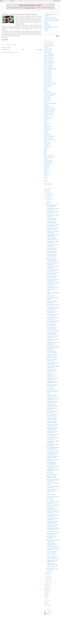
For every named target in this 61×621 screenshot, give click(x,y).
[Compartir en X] (4, 39)
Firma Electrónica (47, 129)
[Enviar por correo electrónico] (2, 39)
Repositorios (46, 167)
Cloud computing (47, 96)
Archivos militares (47, 73)
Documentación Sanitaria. (51, 474)
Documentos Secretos (48, 113)
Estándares (46, 119)
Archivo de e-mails (47, 50)
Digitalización (46, 106)
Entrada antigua (39, 49)
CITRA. (48, 492)
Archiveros (46, 47)
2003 (47, 596)
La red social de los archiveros (50, 17)
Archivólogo (46, 23)
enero (48, 582)
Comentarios (48, 605)
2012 (47, 190)
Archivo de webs (47, 52)
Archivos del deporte (48, 63)
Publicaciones (46, 165)
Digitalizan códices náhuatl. (52, 357)
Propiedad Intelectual (48, 162)
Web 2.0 (45, 177)
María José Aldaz (48, 612)
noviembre (49, 195)
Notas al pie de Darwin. (51, 555)
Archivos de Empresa (48, 60)
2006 (47, 592)
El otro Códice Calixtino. (51, 494)
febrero (48, 580)
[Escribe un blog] (3, 39)
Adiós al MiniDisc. (50, 499)
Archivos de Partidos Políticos (49, 62)
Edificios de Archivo (48, 117)
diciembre (49, 193)
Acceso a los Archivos (48, 44)
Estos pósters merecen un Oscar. (53, 450)
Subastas (46, 175)
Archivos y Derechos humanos (50, 83)
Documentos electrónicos (49, 114)
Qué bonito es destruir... (51, 257)
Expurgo (46, 124)
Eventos (45, 121)
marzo (48, 578)
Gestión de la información (49, 136)
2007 (47, 590)
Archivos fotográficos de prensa (50, 68)
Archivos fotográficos (48, 67)
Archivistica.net (30, 5)
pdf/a (45, 182)
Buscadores (46, 90)
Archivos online (47, 77)
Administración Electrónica (49, 45)
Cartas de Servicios (47, 91)
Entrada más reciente (6, 49)
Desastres (46, 101)
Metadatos (46, 147)
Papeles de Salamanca (48, 155)
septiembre (49, 199)
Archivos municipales (48, 75)
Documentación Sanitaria (49, 111)
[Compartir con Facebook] (5, 39)
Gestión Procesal (47, 134)
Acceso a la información (48, 42)
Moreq (45, 149)
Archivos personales (48, 78)
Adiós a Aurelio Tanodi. (51, 389)
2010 (47, 584)
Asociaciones (46, 86)
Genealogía (46, 132)
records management (48, 183)
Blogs (45, 88)
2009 (47, 586)
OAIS (45, 152)
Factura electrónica (47, 126)
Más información (5, 37)
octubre (48, 197)
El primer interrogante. (51, 296)
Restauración (46, 169)
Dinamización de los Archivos (49, 109)
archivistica (47, 614)
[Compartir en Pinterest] (6, 39)
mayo (48, 574)
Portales (45, 159)
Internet (45, 141)
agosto (48, 201)
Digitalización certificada (49, 108)
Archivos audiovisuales (48, 57)
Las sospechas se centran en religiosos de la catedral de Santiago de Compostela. (19, 14)
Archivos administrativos (48, 55)
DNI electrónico (47, 100)
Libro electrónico (47, 146)
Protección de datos (48, 164)
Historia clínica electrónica (49, 139)
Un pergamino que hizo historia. (53, 345)
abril (48, 576)
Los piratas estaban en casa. (52, 566)
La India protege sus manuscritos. (53, 330)
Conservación (46, 98)
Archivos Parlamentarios (48, 53)
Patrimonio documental (48, 157)
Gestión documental (48, 137)
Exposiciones (46, 122)
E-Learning (46, 116)
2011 (47, 191)
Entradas (47, 602)
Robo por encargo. (50, 472)
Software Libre (47, 172)
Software (46, 170)
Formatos (46, 131)
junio (48, 572)
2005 (47, 594)
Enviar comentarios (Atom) (12, 52)
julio (48, 203)
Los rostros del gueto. (51, 387)
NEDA (45, 150)
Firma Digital (46, 127)
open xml (46, 180)
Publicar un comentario (6, 47)
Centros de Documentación (49, 95)
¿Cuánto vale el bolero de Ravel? (53, 546)
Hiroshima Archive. (50, 372)
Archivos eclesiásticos (48, 65)
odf (45, 178)
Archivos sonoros (47, 80)
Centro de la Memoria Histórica (50, 93)
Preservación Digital (48, 160)
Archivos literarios (47, 72)
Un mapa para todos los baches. (52, 531)
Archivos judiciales (47, 70)
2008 (47, 588)
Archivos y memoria (48, 85)
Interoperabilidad (47, 142)
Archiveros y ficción (48, 48)
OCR (45, 154)
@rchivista (46, 30)
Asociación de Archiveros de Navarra (51, 19)
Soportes (46, 174)
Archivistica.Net (47, 25)
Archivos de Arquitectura (49, 58)
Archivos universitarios (48, 81)
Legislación (46, 144)
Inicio (23, 49)
